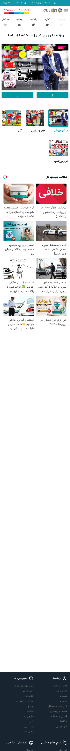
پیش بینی (28, 726)
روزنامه (30, 711)
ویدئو (30, 706)
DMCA (63, 721)
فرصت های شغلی (58, 711)
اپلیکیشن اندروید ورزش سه (16, 9)
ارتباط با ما (62, 691)
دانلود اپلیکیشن (59, 686)
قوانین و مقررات (59, 716)
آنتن (31, 721)
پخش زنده (28, 731)
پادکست (29, 696)
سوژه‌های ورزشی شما (23, 686)
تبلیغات (63, 696)
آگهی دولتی (61, 726)
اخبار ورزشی (27, 691)
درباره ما (63, 701)
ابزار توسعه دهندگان (57, 706)
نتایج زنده (28, 716)
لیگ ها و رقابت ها (24, 701)
